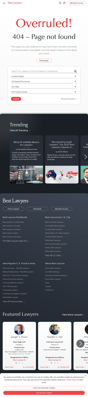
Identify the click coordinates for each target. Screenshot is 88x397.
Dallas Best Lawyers (53, 240)
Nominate (37, 209)
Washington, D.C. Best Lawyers (57, 233)
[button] (75, 76)
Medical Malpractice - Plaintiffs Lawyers (18, 272)
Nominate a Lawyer (53, 279)
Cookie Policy (71, 380)
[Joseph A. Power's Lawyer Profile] (19, 332)
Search (16, 99)
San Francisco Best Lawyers (56, 244)
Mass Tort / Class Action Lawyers (15, 275)
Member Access (61, 209)
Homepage (44, 60)
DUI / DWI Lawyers (10, 286)
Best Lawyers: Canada (11, 226)
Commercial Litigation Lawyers (15, 294)
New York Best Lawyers (54, 222)
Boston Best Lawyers (53, 248)
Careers (48, 286)
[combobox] (42, 71)
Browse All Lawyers (68, 99)
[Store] (64, 3)
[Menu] (4, 3)
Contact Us (49, 290)
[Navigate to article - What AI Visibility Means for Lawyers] (26, 159)
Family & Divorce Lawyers (13, 279)
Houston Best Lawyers (54, 237)
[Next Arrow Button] (80, 344)
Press (47, 283)
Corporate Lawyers (10, 290)
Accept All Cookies (44, 393)
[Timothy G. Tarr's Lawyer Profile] (54, 332)
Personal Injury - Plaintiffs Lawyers (16, 268)
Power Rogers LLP (19, 342)
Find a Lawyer (13, 209)
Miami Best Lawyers (53, 251)
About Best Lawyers (53, 268)
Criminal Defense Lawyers (13, 283)
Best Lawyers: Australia (12, 229)
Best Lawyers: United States (13, 222)
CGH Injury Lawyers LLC (54, 342)
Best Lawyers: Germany (12, 237)
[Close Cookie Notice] (86, 375)
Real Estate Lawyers (10, 297)
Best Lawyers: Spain (10, 233)
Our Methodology (52, 272)
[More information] (25, 360)
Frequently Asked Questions (56, 275)
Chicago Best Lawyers (53, 229)
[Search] (60, 3)
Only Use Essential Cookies (44, 388)
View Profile (9, 367)
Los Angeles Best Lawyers (55, 226)
